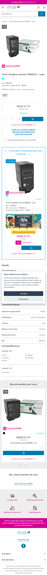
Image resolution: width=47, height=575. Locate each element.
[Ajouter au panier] (32, 119)
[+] (19, 119)
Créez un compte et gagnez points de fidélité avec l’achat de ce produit (23, 132)
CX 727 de (5, 372)
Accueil (4, 21)
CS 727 (4, 355)
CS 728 (4, 360)
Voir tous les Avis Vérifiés (23, 483)
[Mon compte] (38, 7)
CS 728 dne (29, 358)
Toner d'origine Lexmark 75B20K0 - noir (23, 443)
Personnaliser (23, 299)
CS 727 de (5, 358)
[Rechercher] (41, 13)
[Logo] (13, 7)
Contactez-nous (23, 539)
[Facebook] (23, 546)
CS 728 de (29, 355)
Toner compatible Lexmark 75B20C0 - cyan (20, 203)
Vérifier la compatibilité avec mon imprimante (22, 140)
